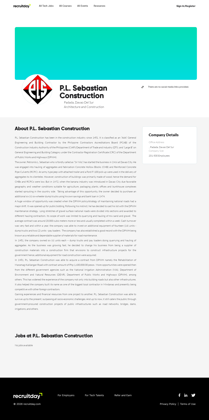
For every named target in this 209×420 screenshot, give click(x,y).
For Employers (66, 395)
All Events (82, 5)
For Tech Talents (94, 395)
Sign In (180, 6)
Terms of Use (188, 403)
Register (190, 6)
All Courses (65, 5)
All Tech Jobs (46, 5)
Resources (99, 5)
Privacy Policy (168, 403)
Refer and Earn (123, 395)
